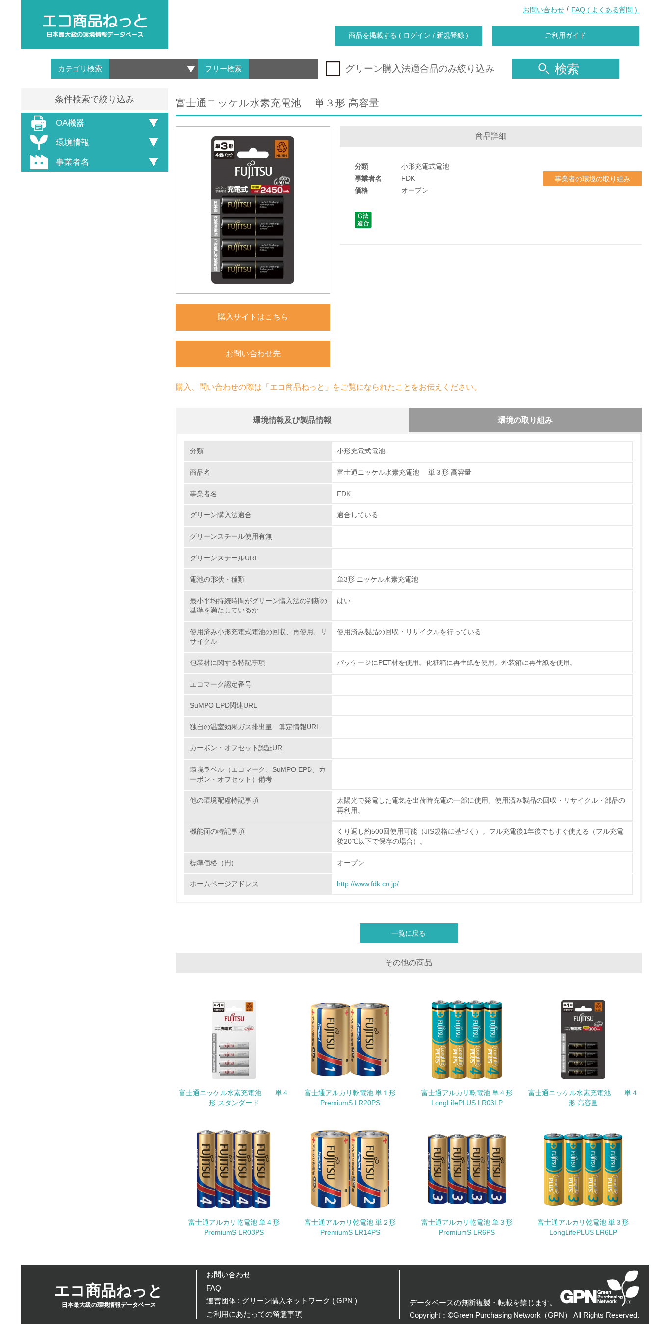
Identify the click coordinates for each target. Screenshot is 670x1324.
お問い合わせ (543, 10)
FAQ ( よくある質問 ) (605, 10)
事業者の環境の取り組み (592, 179)
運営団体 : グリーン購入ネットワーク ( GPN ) (281, 1301)
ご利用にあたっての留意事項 (254, 1314)
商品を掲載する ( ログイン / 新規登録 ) (408, 35)
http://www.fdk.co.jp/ (368, 884)
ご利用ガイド (565, 35)
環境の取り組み (525, 420)
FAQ (213, 1288)
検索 (567, 69)
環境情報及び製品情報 (292, 420)
